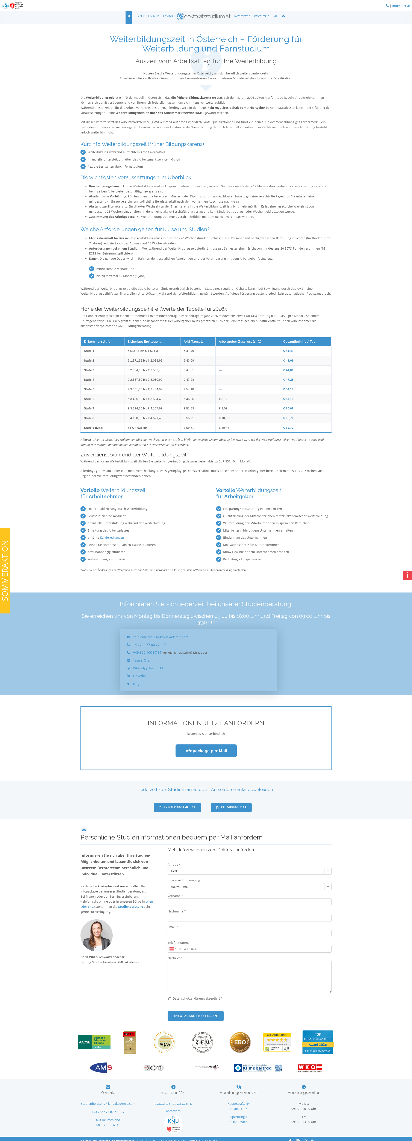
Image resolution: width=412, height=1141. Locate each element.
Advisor (168, 16)
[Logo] (204, 16)
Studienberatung (131, 907)
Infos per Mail (173, 1092)
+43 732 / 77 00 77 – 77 (108, 1112)
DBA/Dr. (139, 16)
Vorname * (175, 896)
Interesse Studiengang (184, 880)
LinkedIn (139, 676)
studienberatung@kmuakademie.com (160, 637)
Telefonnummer (179, 943)
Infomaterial (401, 6)
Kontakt (108, 1092)
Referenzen (242, 16)
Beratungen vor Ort (239, 1092)
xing (136, 683)
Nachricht (175, 958)
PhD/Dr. (153, 16)
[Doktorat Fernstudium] (129, 16)
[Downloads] (283, 16)
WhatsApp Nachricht (148, 668)
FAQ (276, 16)
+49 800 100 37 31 (147, 652)
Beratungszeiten (304, 1092)
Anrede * (174, 864)
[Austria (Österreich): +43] (173, 948)
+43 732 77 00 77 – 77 (150, 644)
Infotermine (261, 16)
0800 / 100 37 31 (108, 1125)
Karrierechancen (112, 537)
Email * (173, 927)
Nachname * (177, 911)
